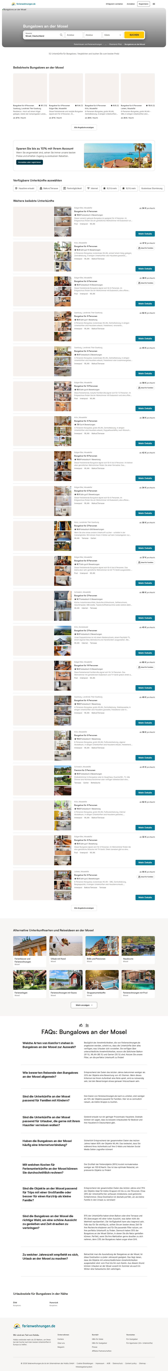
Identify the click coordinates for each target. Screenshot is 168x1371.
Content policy (131, 1363)
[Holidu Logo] (23, 4)
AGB (108, 1363)
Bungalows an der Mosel (135, 44)
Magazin (61, 1347)
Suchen (134, 35)
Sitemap (142, 1363)
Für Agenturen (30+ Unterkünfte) (139, 1343)
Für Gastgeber (132, 1339)
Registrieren (143, 4)
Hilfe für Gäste (97, 1339)
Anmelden (131, 4)
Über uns (61, 1343)
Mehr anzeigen (83, 1005)
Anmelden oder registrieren (29, 162)
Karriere (61, 1339)
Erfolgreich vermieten (114, 4)
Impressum (100, 1363)
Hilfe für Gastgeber (99, 1343)
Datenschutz (118, 1363)
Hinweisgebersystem (84, 1367)
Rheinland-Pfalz (115, 44)
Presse (94, 1347)
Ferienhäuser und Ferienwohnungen (88, 44)
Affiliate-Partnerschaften (101, 1351)
